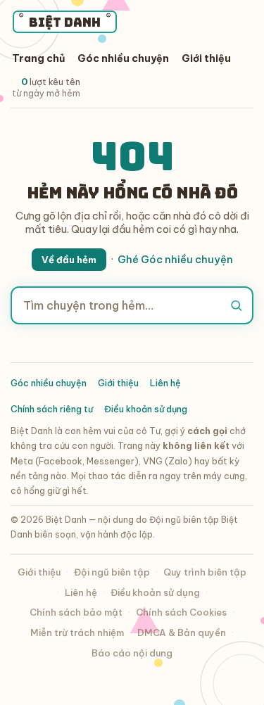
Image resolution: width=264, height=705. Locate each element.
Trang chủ (38, 58)
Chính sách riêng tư (52, 408)
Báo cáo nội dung (132, 653)
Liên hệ (165, 382)
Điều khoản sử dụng (145, 408)
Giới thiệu (206, 58)
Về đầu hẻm (69, 259)
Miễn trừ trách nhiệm (77, 632)
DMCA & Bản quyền (181, 632)
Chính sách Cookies (181, 612)
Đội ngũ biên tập (112, 572)
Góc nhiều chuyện (123, 58)
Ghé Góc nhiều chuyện (175, 259)
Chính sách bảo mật (76, 612)
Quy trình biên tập (204, 572)
